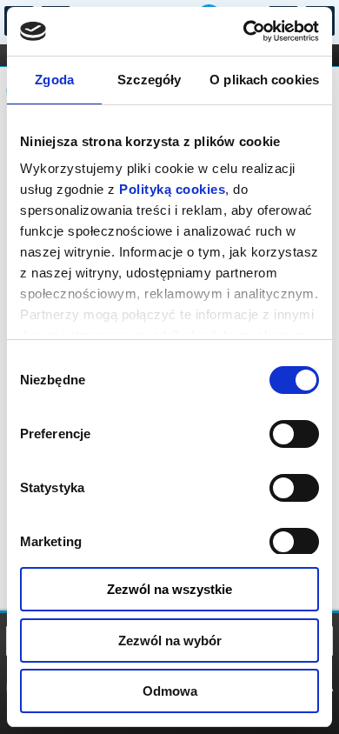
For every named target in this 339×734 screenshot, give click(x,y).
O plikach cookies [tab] (264, 79)
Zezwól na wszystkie (169, 589)
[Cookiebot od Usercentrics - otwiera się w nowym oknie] (244, 31)
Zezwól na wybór (170, 640)
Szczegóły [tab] (149, 79)
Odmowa (170, 691)
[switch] (294, 434)
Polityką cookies (172, 189)
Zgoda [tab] (54, 79)
